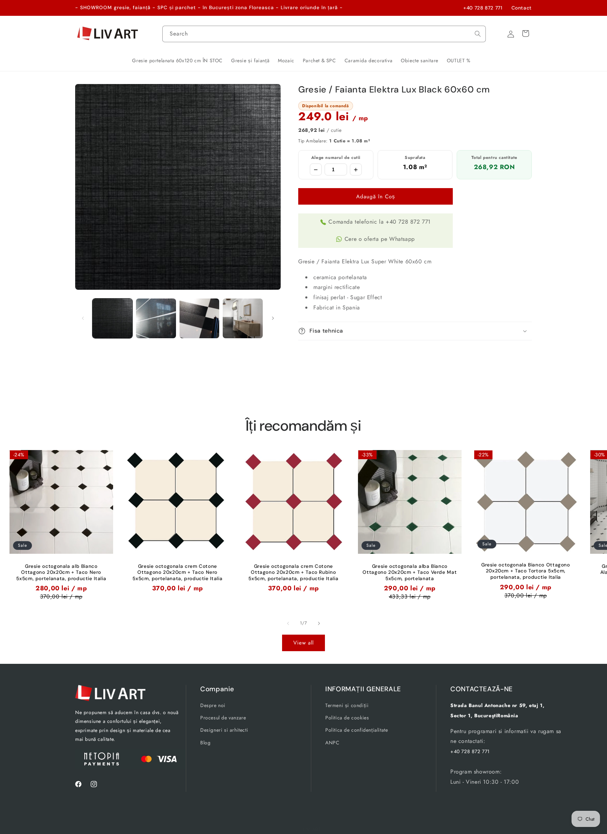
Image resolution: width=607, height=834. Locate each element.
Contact (521, 8)
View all (303, 643)
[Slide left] (83, 318)
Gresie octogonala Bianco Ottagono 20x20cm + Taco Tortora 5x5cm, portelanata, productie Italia (525, 571)
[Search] (477, 33)
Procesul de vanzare (223, 717)
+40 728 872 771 (482, 8)
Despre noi (213, 705)
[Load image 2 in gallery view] (156, 319)
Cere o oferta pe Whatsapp (380, 239)
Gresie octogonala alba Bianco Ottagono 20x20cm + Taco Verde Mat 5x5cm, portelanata (410, 572)
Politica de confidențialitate (356, 729)
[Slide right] (273, 318)
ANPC (332, 742)
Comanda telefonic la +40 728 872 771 (379, 222)
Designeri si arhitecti (224, 729)
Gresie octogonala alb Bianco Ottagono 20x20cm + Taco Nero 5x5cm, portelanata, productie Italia (61, 572)
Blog (205, 742)
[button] (415, 331)
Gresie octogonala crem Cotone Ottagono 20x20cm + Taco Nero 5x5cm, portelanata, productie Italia (177, 572)
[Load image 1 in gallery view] (112, 319)
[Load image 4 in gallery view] (243, 319)
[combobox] (324, 34)
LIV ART (312, 829)
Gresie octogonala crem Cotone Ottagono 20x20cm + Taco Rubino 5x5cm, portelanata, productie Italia (294, 572)
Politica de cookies (347, 717)
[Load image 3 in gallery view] (200, 319)
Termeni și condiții (346, 705)
